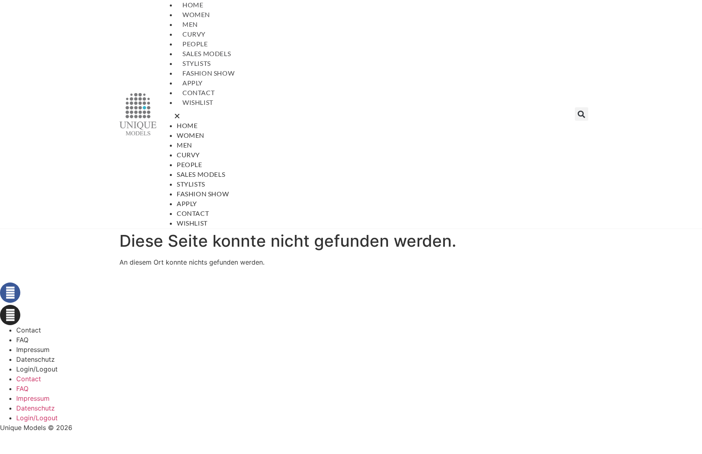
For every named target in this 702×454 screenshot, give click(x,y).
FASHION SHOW (208, 73)
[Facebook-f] (10, 292)
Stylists (196, 63)
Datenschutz (35, 359)
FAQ (22, 340)
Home (192, 5)
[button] (365, 114)
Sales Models (206, 53)
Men (190, 24)
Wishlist (197, 102)
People (195, 44)
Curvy (194, 34)
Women (196, 14)
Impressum (33, 349)
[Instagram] (10, 315)
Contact (198, 92)
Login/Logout (37, 369)
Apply (192, 83)
